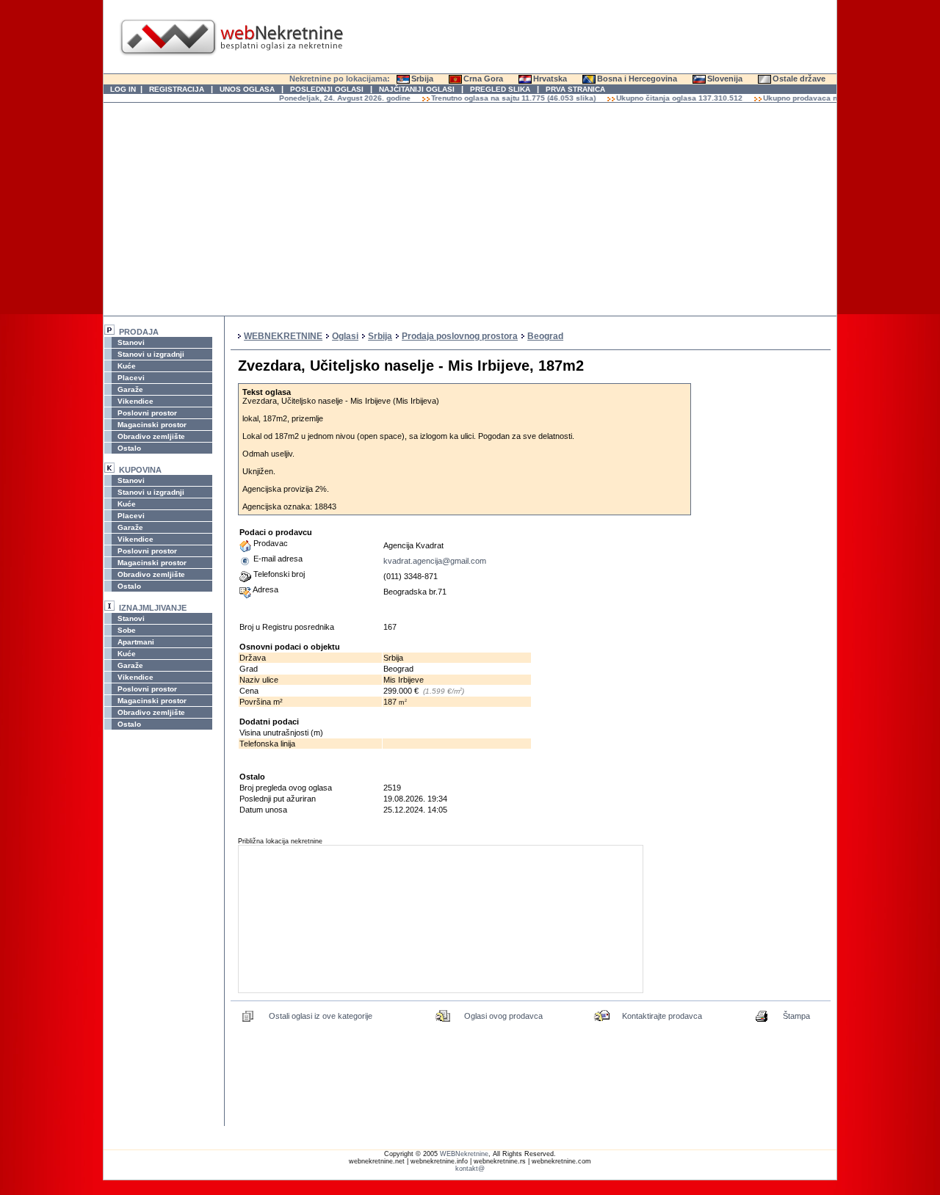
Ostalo (128, 448)
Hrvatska (550, 78)
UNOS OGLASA (247, 89)
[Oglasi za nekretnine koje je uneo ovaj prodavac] (443, 1020)
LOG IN (123, 89)
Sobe (125, 630)
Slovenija (724, 78)
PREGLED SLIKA (500, 89)
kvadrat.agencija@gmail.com (434, 560)
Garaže (129, 389)
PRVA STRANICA (575, 89)
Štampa (796, 1015)
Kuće (125, 366)
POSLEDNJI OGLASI (327, 89)
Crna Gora (483, 78)
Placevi (130, 378)
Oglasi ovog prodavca (503, 1015)
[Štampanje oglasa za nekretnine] (762, 1020)
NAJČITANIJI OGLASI (417, 89)
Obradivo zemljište (150, 436)
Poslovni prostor (146, 413)
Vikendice (134, 401)
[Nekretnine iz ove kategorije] (248, 1020)
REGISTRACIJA (176, 89)
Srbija (422, 78)
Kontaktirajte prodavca (662, 1015)
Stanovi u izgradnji (149, 354)
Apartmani (134, 642)
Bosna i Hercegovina (637, 78)
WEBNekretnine (464, 1154)
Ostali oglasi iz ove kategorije (320, 1015)
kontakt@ (470, 1168)
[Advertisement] (470, 209)
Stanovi (130, 342)
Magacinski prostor (151, 425)
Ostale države (799, 78)
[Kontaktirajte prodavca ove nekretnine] (602, 1020)
